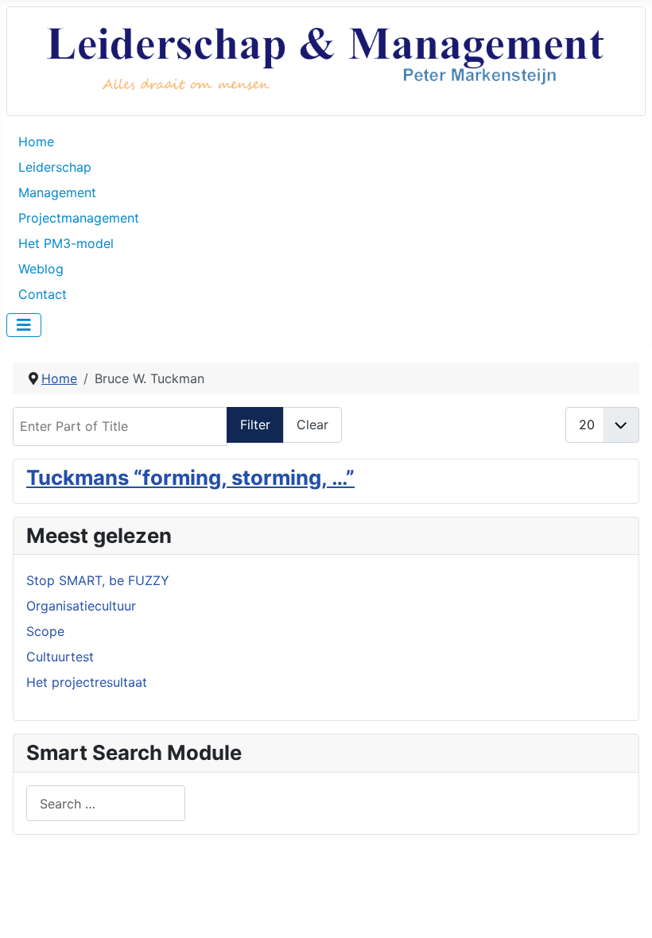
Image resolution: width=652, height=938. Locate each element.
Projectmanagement (78, 218)
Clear (312, 424)
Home (36, 141)
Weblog (41, 269)
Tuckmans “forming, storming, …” (190, 477)
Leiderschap (54, 167)
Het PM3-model (66, 243)
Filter (255, 424)
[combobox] (105, 803)
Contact (42, 294)
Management (57, 192)
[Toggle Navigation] (23, 325)
